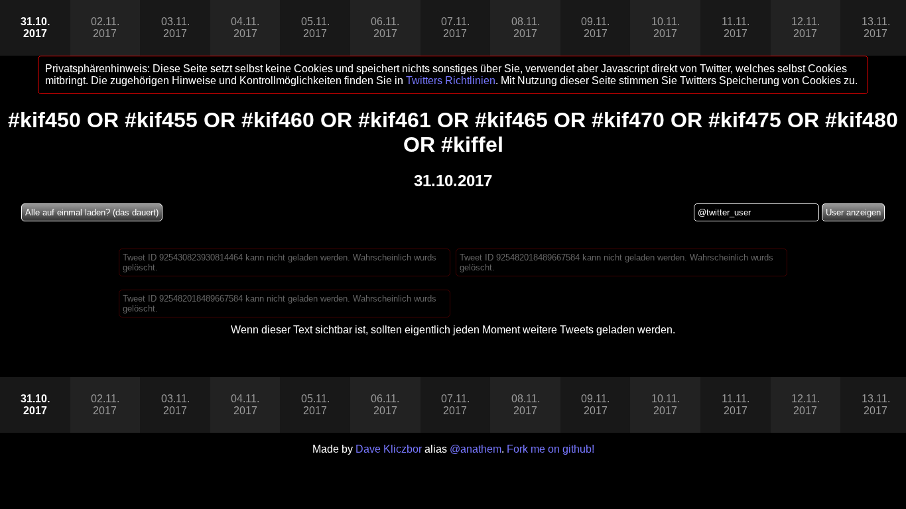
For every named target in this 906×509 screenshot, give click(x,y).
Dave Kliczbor (389, 449)
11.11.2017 (735, 27)
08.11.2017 (525, 27)
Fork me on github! (550, 449)
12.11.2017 (805, 27)
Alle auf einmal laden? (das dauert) (92, 212)
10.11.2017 (665, 27)
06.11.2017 (385, 27)
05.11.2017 (315, 27)
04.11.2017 (245, 27)
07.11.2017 (455, 27)
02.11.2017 (105, 27)
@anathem (475, 449)
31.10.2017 (35, 27)
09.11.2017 (595, 27)
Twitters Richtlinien (450, 80)
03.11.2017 (175, 27)
